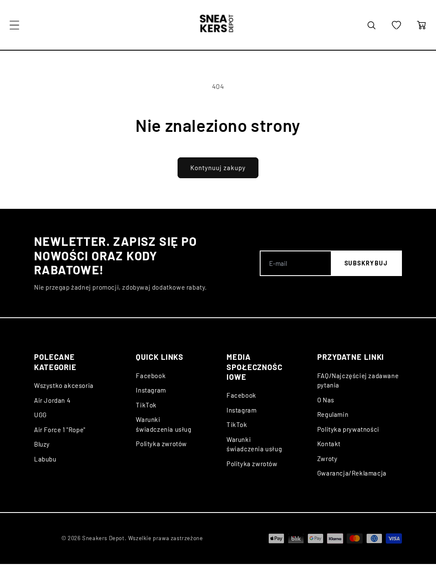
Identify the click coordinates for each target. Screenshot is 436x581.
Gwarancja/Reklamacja (352, 473)
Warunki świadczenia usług (163, 424)
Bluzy (42, 444)
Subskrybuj (365, 263)
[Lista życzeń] (396, 25)
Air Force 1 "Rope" (60, 429)
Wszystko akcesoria (64, 385)
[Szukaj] (371, 25)
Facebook (151, 375)
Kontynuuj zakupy (218, 167)
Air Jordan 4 (52, 400)
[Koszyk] (421, 25)
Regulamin (332, 414)
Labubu (45, 459)
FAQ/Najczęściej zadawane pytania (358, 380)
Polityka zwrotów (161, 443)
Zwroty (327, 458)
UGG (40, 415)
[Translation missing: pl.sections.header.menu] (14, 25)
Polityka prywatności (348, 429)
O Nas (325, 400)
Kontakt (329, 443)
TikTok (146, 405)
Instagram (151, 390)
